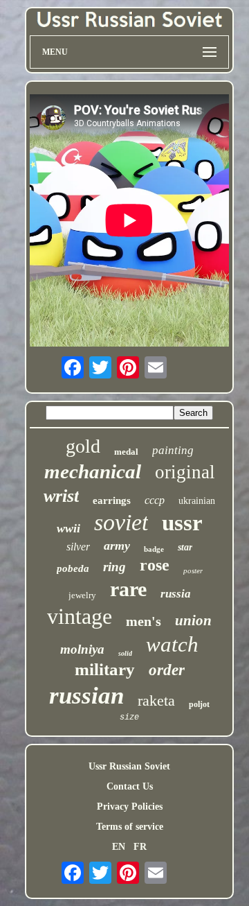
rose (154, 565)
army (117, 545)
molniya (82, 649)
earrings (112, 500)
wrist (61, 496)
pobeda (73, 568)
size (129, 717)
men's (143, 621)
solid (125, 653)
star (185, 547)
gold (83, 446)
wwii (68, 528)
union (193, 620)
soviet (121, 522)
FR (140, 847)
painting (173, 450)
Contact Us (130, 786)
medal (126, 451)
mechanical (92, 471)
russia (175, 593)
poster (193, 570)
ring (114, 566)
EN (118, 847)
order (167, 670)
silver (78, 546)
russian (86, 695)
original (185, 472)
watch (172, 644)
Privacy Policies (130, 806)
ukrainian (196, 501)
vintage (79, 616)
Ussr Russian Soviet (129, 766)
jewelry (82, 595)
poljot (199, 704)
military (105, 669)
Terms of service (129, 826)
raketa (156, 700)
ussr (182, 522)
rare (128, 588)
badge (154, 549)
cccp (155, 500)
